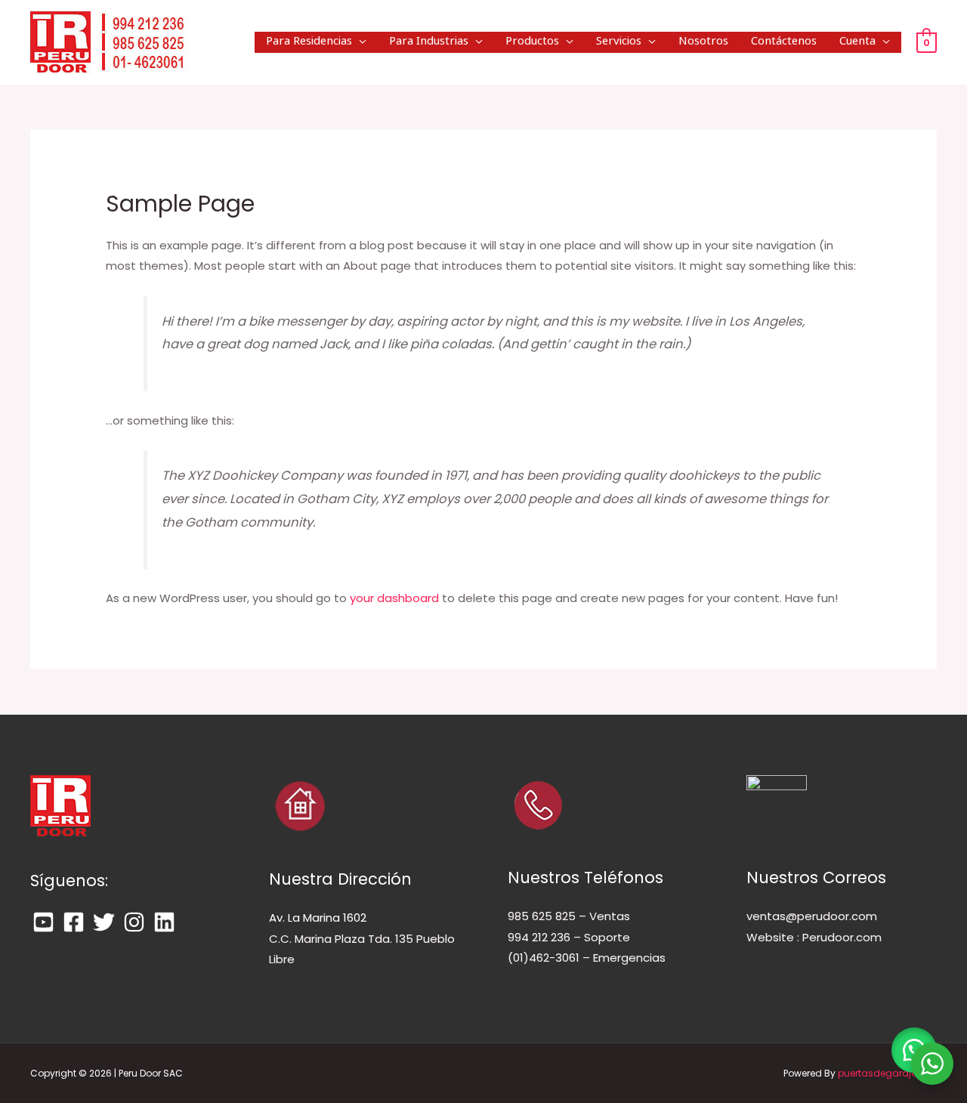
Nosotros (703, 42)
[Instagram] (134, 922)
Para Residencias (309, 42)
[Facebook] (73, 922)
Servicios (618, 42)
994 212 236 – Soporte (569, 937)
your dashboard (394, 598)
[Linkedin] (164, 922)
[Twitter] (104, 922)
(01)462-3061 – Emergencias (587, 958)
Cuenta (857, 42)
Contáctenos (784, 42)
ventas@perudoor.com (811, 916)
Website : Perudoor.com (814, 937)
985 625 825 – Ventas (569, 916)
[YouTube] (43, 922)
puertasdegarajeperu (887, 1073)
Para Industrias (428, 42)
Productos (532, 42)
